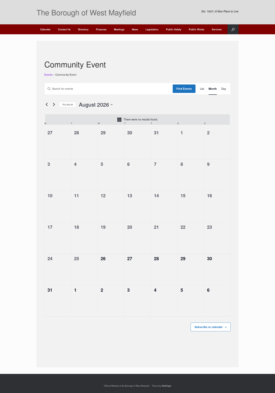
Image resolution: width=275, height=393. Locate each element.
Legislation (152, 29)
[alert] (137, 119)
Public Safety (173, 29)
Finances (101, 29)
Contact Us (64, 29)
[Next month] (54, 104)
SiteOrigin (166, 385)
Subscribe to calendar (209, 327)
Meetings (119, 29)
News (135, 29)
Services (217, 29)
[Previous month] (46, 104)
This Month (67, 104)
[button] (233, 29)
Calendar (45, 29)
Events (48, 74)
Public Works (196, 29)
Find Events (184, 88)
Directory (83, 29)
